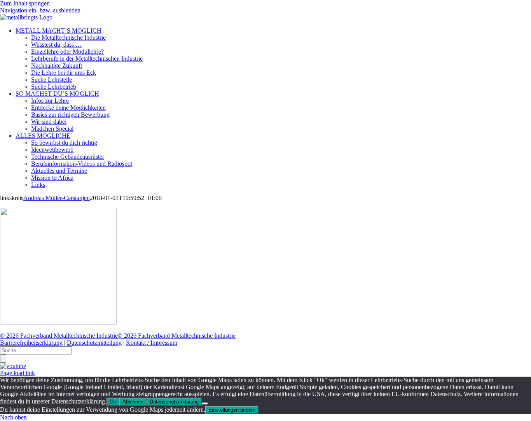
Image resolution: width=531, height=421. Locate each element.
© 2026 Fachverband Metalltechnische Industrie (59, 335)
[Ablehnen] (205, 403)
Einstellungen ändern (231, 410)
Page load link (17, 373)
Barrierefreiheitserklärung (31, 342)
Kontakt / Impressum (151, 342)
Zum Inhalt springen (25, 3)
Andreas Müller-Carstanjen (56, 198)
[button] (40, 10)
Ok (113, 402)
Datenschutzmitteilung (94, 342)
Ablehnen (132, 402)
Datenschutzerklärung (174, 402)
